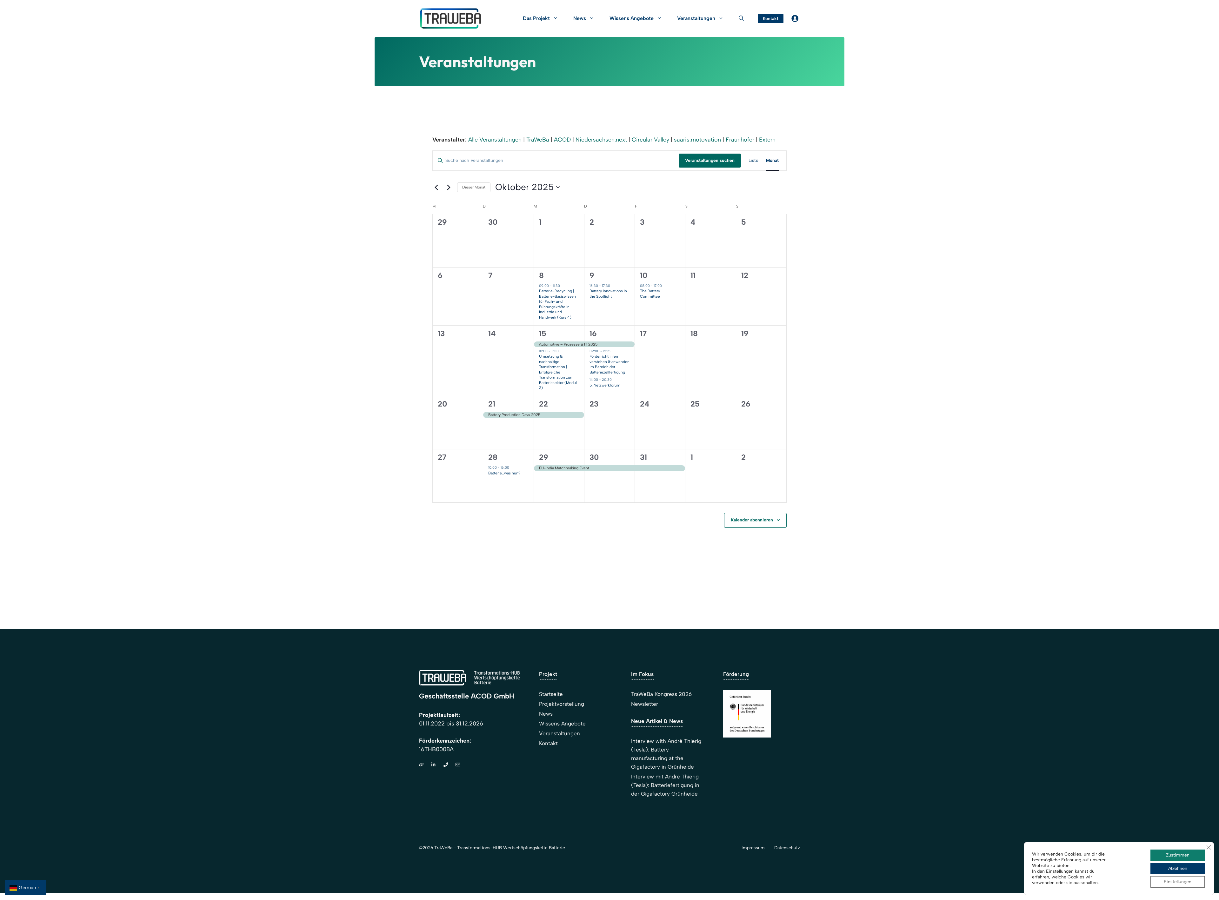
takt (553, 743)
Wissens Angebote (632, 18)
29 (543, 457)
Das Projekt (536, 18)
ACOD (562, 139)
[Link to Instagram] (445, 764)
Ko (542, 743)
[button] (741, 18)
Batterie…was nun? (504, 473)
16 (593, 333)
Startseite (551, 694)
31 (643, 457)
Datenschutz (787, 847)
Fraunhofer (740, 139)
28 (492, 457)
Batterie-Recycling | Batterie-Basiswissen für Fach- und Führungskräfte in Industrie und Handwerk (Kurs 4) (557, 304)
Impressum (753, 847)
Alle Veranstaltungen (495, 139)
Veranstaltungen (559, 733)
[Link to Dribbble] (421, 764)
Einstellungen (1060, 871)
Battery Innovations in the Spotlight (608, 294)
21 (491, 403)
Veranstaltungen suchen (710, 160)
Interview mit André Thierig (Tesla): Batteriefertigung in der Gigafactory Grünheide (665, 785)
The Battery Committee (650, 294)
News (579, 18)
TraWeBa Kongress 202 (660, 694)
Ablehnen (1177, 868)
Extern (767, 139)
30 (594, 457)
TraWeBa (537, 139)
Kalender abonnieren (752, 520)
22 (543, 403)
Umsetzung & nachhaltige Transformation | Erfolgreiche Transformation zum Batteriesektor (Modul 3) (558, 372)
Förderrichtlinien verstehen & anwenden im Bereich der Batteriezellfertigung (609, 364)
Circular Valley (650, 139)
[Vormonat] (436, 187)
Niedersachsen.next (601, 139)
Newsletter (644, 704)
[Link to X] (433, 764)
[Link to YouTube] (458, 764)
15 (542, 333)
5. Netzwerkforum (605, 385)
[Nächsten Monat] (448, 187)
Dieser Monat (473, 187)
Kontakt (770, 18)
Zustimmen (1177, 855)
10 (643, 275)
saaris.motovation (697, 139)
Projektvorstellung (561, 704)
